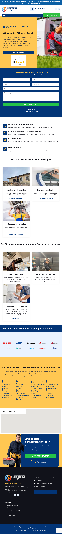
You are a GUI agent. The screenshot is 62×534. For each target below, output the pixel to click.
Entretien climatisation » (46, 198)
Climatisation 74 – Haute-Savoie (13, 483)
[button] (4, 15)
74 (16, 492)
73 (18, 492)
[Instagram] (59, 9)
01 (22, 492)
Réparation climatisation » (16, 234)
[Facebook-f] (56, 9)
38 (20, 492)
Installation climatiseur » (16, 198)
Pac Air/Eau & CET (16, 318)
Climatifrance (23, 1)
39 (24, 492)
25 (26, 492)
